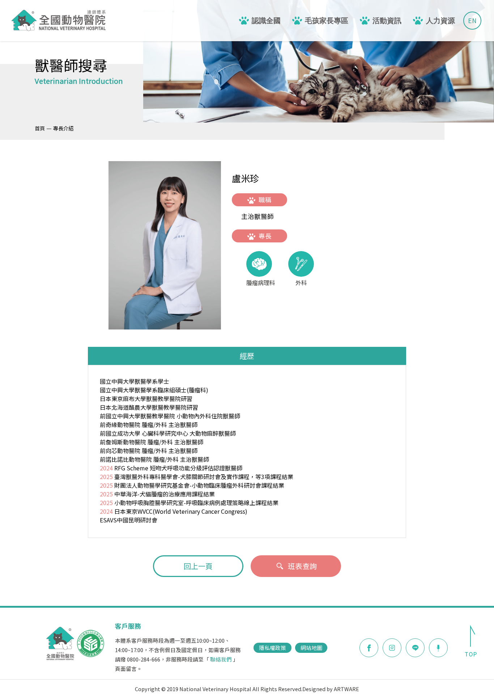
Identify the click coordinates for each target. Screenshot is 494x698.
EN (472, 20)
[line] (415, 648)
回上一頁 (198, 566)
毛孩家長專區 (326, 21)
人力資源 (440, 21)
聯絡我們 (221, 659)
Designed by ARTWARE (330, 689)
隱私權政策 (272, 647)
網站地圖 (311, 647)
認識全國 (266, 21)
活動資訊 (386, 21)
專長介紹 (63, 128)
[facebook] (369, 648)
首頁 (40, 128)
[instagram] (392, 648)
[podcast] (438, 646)
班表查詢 (302, 566)
